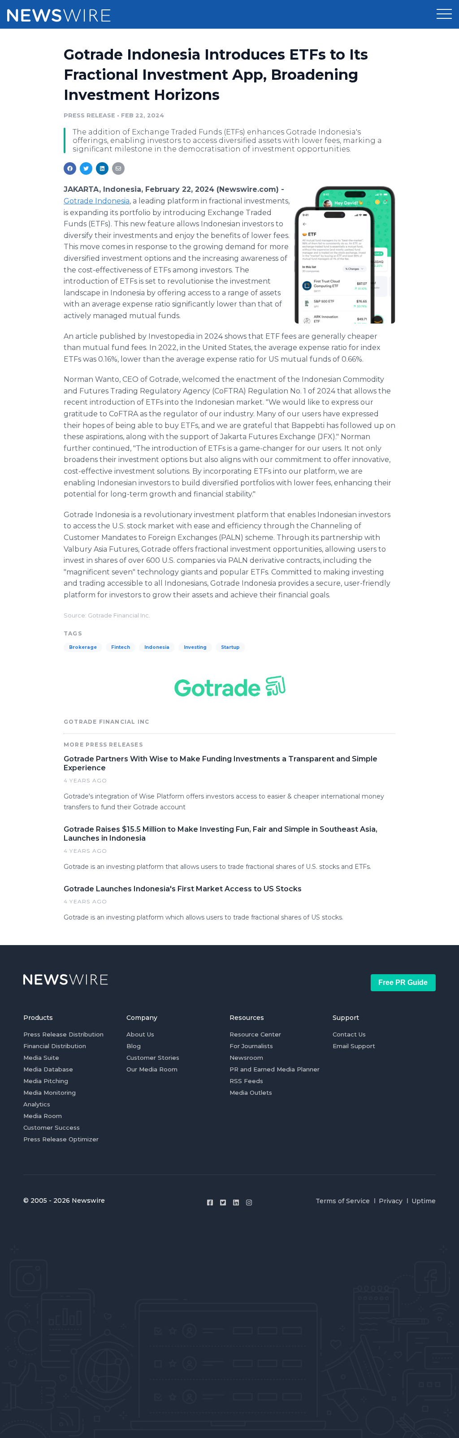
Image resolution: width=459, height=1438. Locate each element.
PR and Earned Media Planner (275, 1069)
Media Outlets (251, 1092)
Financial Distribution (54, 1045)
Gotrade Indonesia (97, 201)
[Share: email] (118, 168)
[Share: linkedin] (102, 168)
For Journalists (251, 1045)
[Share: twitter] (86, 168)
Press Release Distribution (63, 1034)
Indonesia (156, 647)
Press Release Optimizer (61, 1139)
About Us (140, 1034)
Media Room (42, 1115)
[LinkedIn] (236, 1202)
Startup (230, 647)
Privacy (391, 1201)
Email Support (354, 1045)
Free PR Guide (403, 982)
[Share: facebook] (70, 168)
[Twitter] (223, 1202)
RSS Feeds (246, 1080)
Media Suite (41, 1057)
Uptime (423, 1201)
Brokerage (83, 647)
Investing (195, 647)
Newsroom (246, 1057)
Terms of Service (343, 1201)
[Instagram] (249, 1202)
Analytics (36, 1104)
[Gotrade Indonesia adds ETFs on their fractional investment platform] (344, 254)
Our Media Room (152, 1069)
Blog (133, 1045)
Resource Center (255, 1034)
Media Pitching (45, 1080)
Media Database (48, 1069)
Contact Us (349, 1034)
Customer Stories (152, 1057)
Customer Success (51, 1127)
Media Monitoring (49, 1092)
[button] (444, 14)
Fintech (120, 647)
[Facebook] (210, 1202)
